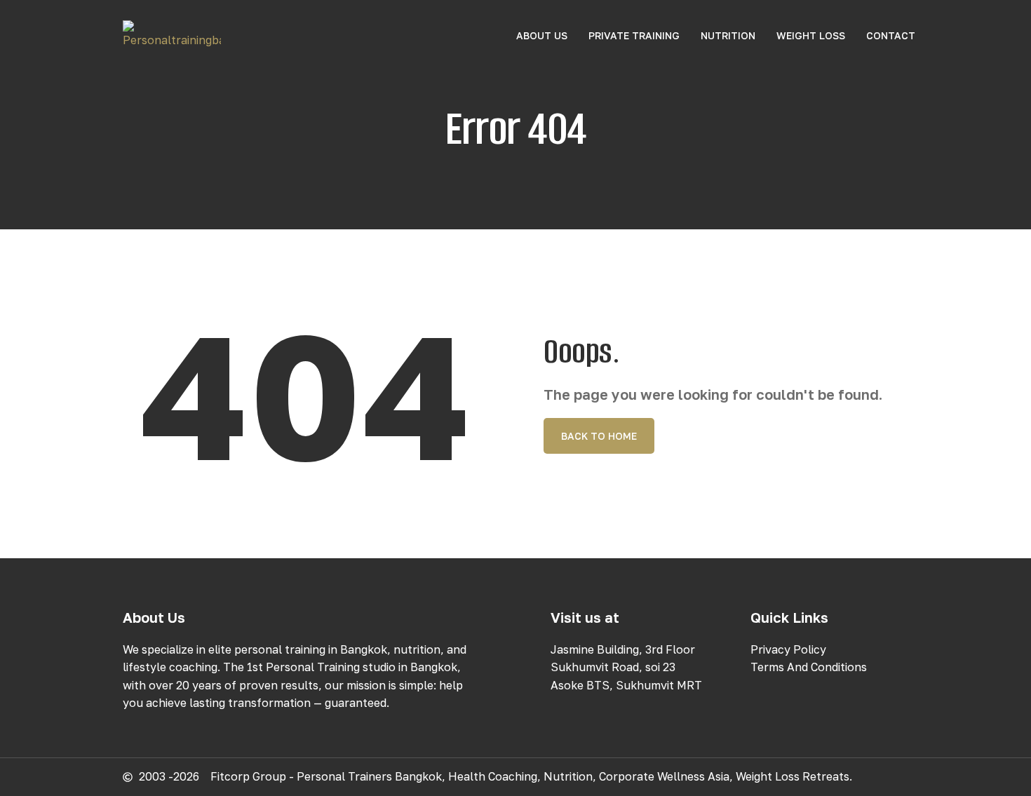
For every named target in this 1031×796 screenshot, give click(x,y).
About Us (541, 35)
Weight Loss (810, 35)
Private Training (634, 35)
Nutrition (728, 35)
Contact (890, 35)
